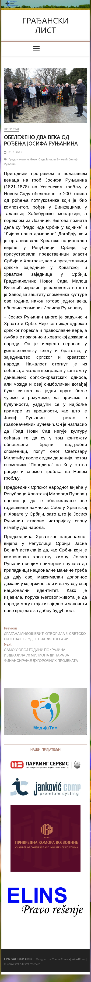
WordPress (78, 959)
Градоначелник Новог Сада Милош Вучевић (38, 159)
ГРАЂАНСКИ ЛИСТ (45, 25)
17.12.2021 (14, 152)
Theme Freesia (61, 959)
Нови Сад (11, 129)
